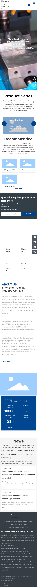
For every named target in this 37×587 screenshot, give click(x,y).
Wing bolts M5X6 (9, 170)
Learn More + (7, 361)
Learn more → (8, 243)
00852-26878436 (9, 546)
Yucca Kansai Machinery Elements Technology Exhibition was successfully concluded (18, 474)
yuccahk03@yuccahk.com (9, 209)
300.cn (3, 578)
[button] (34, 82)
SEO (13, 578)
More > (4, 487)
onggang (8, 578)
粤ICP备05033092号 (7, 580)
